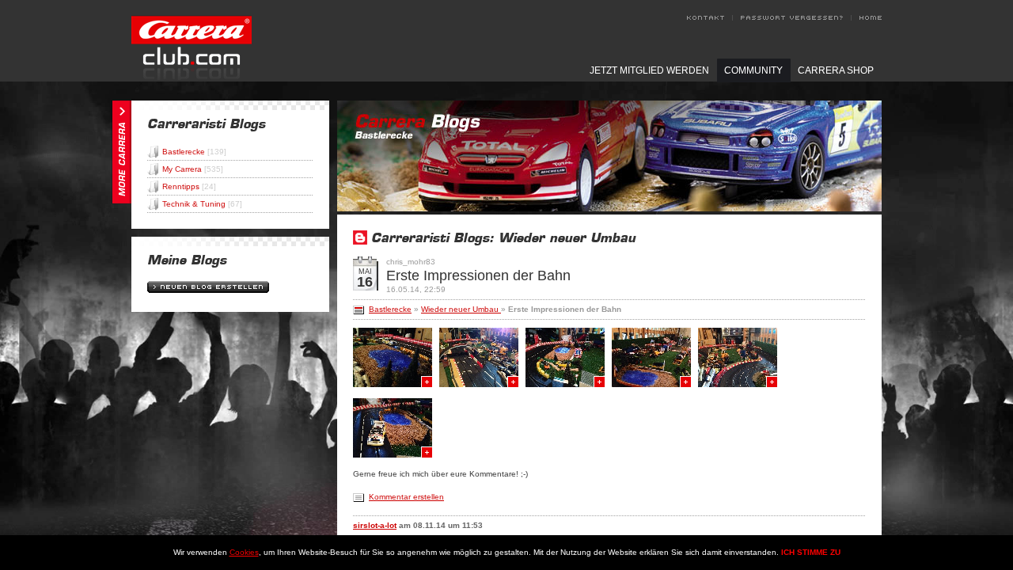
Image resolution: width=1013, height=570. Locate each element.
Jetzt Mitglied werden (649, 70)
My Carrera (192, 169)
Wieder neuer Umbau (461, 309)
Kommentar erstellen (406, 496)
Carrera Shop (836, 70)
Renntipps (189, 186)
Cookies (244, 552)
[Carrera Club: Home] (191, 77)
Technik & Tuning (202, 204)
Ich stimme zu (810, 552)
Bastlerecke (194, 151)
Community (753, 70)
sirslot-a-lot (374, 525)
